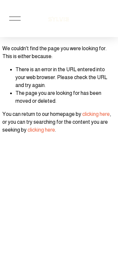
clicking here (96, 114)
